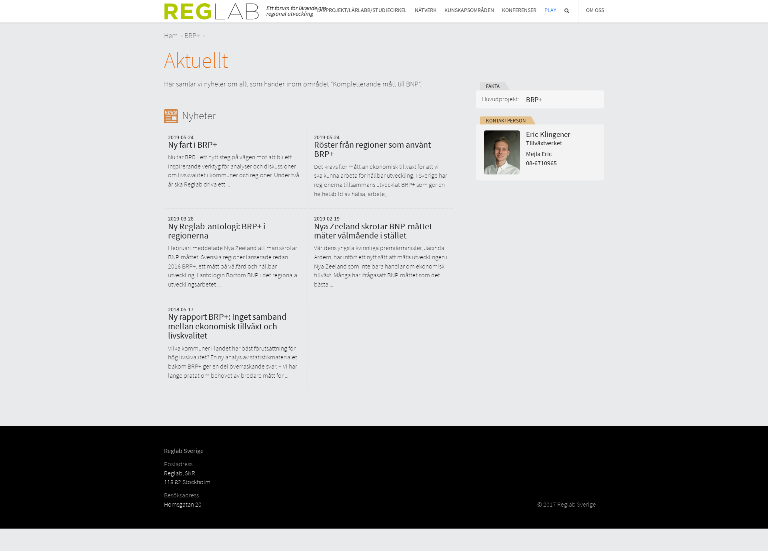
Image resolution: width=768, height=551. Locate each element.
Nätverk (425, 10)
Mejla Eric (539, 154)
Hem (171, 35)
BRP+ (192, 35)
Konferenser (519, 10)
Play (550, 10)
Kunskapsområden (469, 10)
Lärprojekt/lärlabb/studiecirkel (361, 10)
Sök (567, 10)
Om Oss (595, 10)
